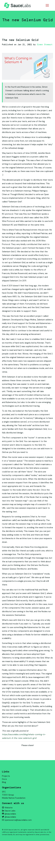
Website (9, 807)
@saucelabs (10, 813)
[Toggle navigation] (47, 5)
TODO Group (8, 795)
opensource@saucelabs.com (18, 820)
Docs (4, 779)
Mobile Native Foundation (13, 798)
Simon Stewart (44, 44)
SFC (4, 791)
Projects (6, 776)
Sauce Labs (10, 810)
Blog (4, 782)
